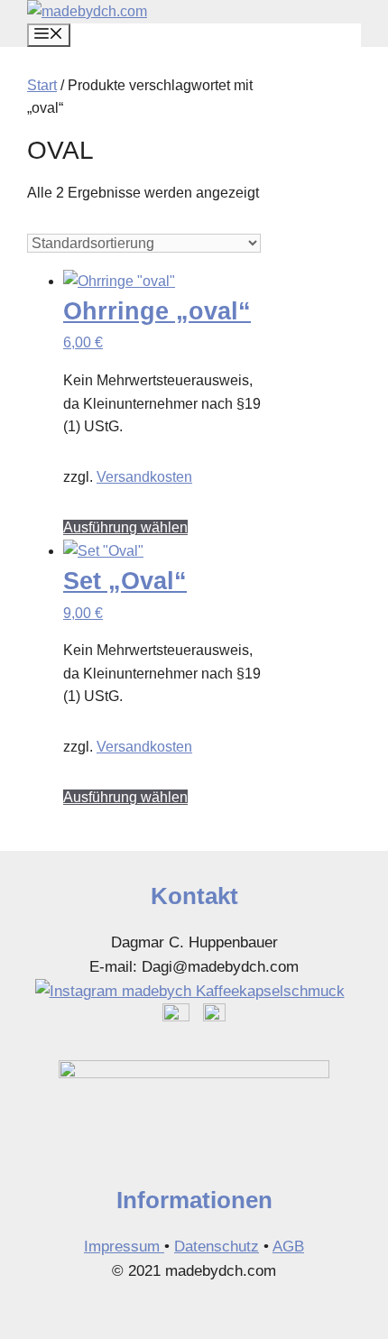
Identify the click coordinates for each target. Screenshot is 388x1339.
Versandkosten (144, 477)
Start (42, 85)
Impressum (124, 1246)
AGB (288, 1246)
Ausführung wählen (125, 527)
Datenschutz (216, 1246)
